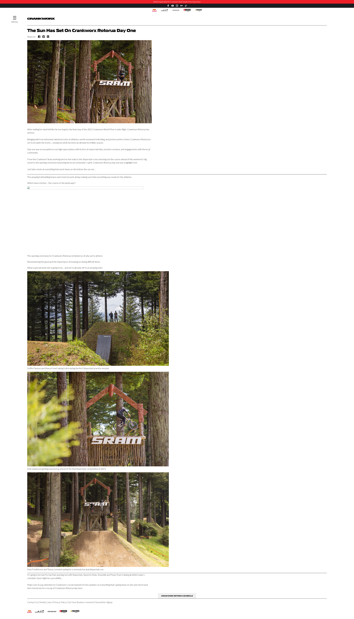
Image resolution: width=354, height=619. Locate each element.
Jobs (49, 602)
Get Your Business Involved (80, 602)
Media (42, 602)
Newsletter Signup (104, 602)
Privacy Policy (59, 602)
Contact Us (32, 602)
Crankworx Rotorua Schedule (177, 596)
